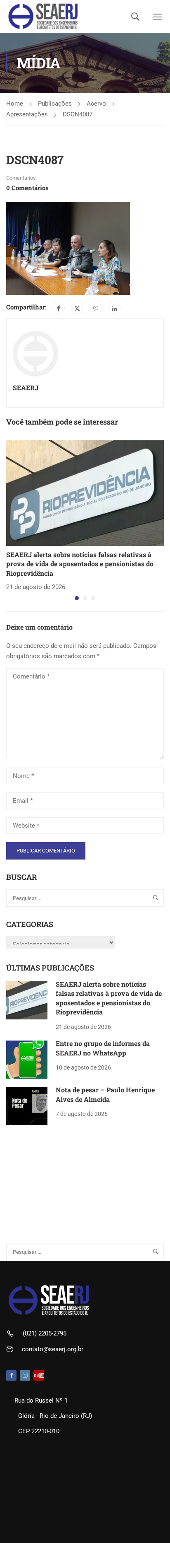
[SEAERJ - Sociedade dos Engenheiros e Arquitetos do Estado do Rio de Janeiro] (43, 16)
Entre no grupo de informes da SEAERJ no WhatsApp (103, 1048)
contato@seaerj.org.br (52, 1349)
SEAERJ (25, 387)
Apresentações (27, 114)
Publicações (55, 103)
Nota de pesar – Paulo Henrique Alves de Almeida (105, 1094)
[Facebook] (58, 308)
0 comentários (27, 188)
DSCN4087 (77, 114)
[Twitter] (77, 308)
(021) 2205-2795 (44, 1333)
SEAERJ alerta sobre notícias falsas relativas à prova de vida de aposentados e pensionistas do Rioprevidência (79, 563)
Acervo (96, 103)
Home (14, 103)
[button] (77, 598)
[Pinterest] (96, 308)
